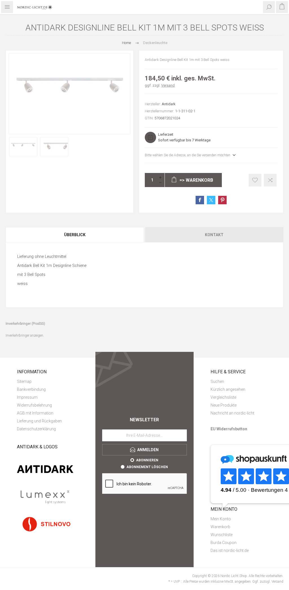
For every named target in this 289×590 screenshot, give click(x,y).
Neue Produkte (224, 405)
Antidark (169, 104)
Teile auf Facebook (200, 200)
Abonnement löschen (147, 467)
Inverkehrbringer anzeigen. (25, 335)
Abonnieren (147, 460)
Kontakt (214, 235)
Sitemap (24, 381)
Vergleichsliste (223, 397)
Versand (168, 85)
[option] (23, 146)
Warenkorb (220, 527)
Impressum (27, 397)
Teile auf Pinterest (222, 200)
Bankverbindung (31, 389)
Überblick (75, 235)
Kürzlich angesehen (228, 389)
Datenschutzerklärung (36, 429)
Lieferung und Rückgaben (39, 421)
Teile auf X (211, 200)
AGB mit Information (35, 413)
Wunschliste (222, 534)
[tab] (75, 234)
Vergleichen (270, 180)
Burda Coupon (224, 542)
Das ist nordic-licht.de (230, 550)
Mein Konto (221, 519)
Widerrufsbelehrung (34, 405)
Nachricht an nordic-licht (232, 413)
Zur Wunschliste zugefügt (255, 180)
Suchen (217, 381)
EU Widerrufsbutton (229, 429)
